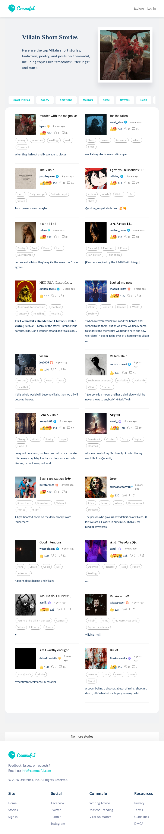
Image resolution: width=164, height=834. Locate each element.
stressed (93, 509)
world (136, 307)
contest (56, 307)
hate (61, 380)
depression (135, 503)
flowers (125, 100)
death (118, 674)
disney (22, 439)
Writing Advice (99, 803)
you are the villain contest (34, 620)
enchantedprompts (99, 380)
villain (136, 140)
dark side (139, 380)
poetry (45, 100)
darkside (122, 380)
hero (20, 194)
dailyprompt (37, 194)
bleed (91, 146)
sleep (143, 100)
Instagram (58, 824)
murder (92, 674)
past (123, 566)
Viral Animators (100, 817)
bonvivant (94, 439)
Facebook (57, 803)
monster (109, 566)
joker (91, 503)
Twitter (56, 810)
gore (132, 674)
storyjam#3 (24, 674)
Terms (138, 810)
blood (91, 681)
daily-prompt (59, 194)
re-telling (38, 313)
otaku (118, 194)
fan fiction (94, 254)
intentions (24, 573)
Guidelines (141, 817)
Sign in (13, 817)
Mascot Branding (101, 810)
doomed (93, 445)
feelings (88, 100)
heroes (22, 380)
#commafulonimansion (31, 307)
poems (49, 627)
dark (106, 674)
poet (34, 248)
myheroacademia (98, 627)
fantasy (22, 313)
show (91, 200)
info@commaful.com (36, 771)
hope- (21, 445)
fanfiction (114, 254)
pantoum (108, 248)
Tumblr (56, 817)
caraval (92, 248)
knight (36, 509)
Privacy (139, 803)
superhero (43, 503)
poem (46, 248)
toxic (106, 100)
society (92, 313)
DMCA (138, 824)
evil (58, 566)
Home (12, 803)
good (46, 566)
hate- (49, 380)
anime (92, 194)
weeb (105, 194)
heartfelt (23, 387)
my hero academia (126, 620)
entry (125, 439)
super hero (24, 503)
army (105, 620)
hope (63, 439)
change (121, 307)
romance (121, 140)
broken (105, 140)
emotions (66, 100)
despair (106, 307)
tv (131, 194)
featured (107, 387)
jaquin (104, 503)
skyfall (138, 439)
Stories (13, 810)
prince (21, 509)
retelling (56, 313)
